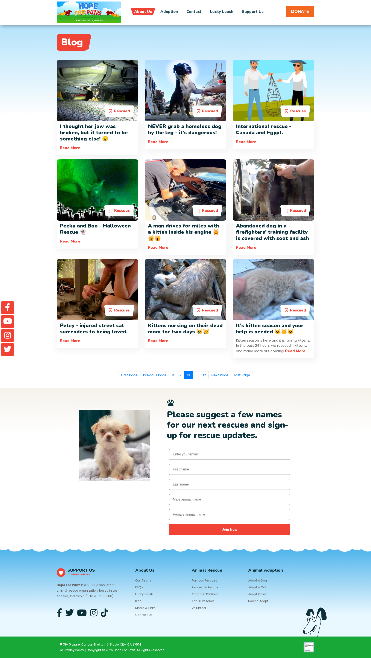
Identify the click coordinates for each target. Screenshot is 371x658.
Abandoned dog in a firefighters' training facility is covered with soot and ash (272, 232)
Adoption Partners (205, 594)
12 (204, 375)
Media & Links (145, 608)
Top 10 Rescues (203, 601)
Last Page (242, 375)
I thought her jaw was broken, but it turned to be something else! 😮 (94, 132)
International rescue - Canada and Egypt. (263, 129)
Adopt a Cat (257, 587)
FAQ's (139, 587)
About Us (143, 11)
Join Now (229, 529)
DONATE (300, 11)
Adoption (169, 11)
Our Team (143, 580)
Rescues (298, 111)
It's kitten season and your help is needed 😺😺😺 (270, 328)
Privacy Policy (73, 650)
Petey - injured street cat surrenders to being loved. (94, 328)
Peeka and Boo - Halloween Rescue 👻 (95, 228)
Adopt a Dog (257, 580)
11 (196, 375)
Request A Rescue (205, 587)
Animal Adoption (265, 570)
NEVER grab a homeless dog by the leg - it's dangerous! (185, 129)
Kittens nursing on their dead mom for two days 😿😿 (185, 328)
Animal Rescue (207, 570)
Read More (70, 147)
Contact (194, 11)
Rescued (122, 111)
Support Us (252, 11)
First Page (129, 375)
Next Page (219, 375)
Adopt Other (257, 594)
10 (188, 375)
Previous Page (155, 375)
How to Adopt (258, 601)
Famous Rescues (204, 580)
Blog (138, 601)
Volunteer (199, 608)
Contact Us (143, 615)
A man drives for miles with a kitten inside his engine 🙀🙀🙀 (183, 232)
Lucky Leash (221, 11)
